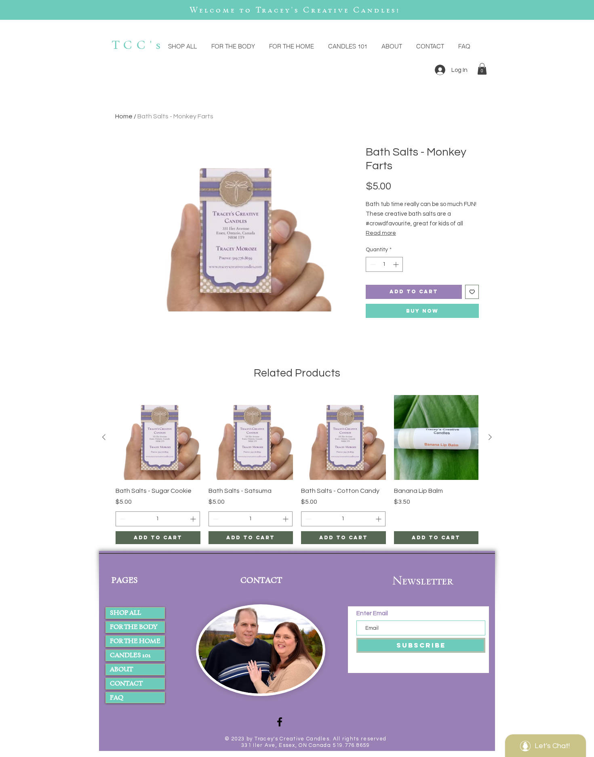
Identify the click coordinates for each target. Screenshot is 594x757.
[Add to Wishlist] (472, 292)
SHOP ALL (125, 612)
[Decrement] (372, 264)
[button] (482, 69)
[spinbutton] (384, 264)
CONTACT (126, 683)
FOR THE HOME (135, 641)
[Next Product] (490, 437)
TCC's (138, 45)
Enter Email (372, 613)
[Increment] (397, 264)
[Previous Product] (104, 437)
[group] (297, 470)
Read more (381, 233)
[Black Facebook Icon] (280, 722)
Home (124, 116)
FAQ (116, 697)
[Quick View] (158, 437)
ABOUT (121, 669)
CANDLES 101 (130, 655)
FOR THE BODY (133, 627)
